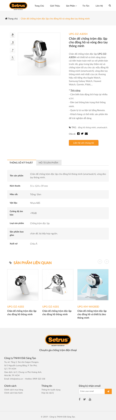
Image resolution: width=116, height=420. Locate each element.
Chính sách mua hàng (13, 390)
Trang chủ (12, 19)
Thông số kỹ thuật (21, 163)
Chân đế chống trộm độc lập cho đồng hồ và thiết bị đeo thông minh (92, 314)
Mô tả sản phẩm (48, 163)
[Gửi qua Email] (86, 134)
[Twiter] (84, 400)
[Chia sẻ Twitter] (83, 134)
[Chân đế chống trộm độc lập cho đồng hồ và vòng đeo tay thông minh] (39, 54)
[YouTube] (90, 400)
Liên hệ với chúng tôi (83, 143)
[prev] (100, 262)
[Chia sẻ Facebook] (79, 134)
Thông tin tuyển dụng (50, 390)
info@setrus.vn (16, 379)
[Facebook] (79, 400)
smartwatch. (102, 127)
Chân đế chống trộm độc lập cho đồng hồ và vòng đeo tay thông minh (55, 19)
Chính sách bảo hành (13, 393)
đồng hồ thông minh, (87, 127)
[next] (107, 262)
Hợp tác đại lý (47, 393)
